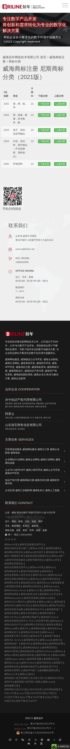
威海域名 (46, 571)
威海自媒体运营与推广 (16, 548)
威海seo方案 (35, 590)
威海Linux (47, 632)
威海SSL (24, 628)
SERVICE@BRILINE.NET (18, 517)
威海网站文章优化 (34, 624)
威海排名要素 (53, 624)
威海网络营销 (51, 590)
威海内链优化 (44, 662)
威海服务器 (58, 582)
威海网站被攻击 (31, 647)
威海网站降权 (11, 594)
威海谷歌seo (43, 582)
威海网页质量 (34, 659)
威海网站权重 (56, 643)
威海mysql (45, 639)
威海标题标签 (27, 651)
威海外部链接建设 (15, 559)
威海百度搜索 (31, 598)
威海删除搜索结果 (48, 670)
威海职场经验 (27, 655)
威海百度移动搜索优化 (37, 556)
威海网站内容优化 (32, 586)
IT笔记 (51, 693)
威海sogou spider (15, 659)
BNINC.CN (20, 729)
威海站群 (59, 601)
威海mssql (48, 681)
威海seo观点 (45, 601)
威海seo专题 (11, 544)
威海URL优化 (23, 605)
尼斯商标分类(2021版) (16, 689)
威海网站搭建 (38, 628)
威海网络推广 (53, 609)
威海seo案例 (11, 655)
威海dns (59, 651)
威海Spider (56, 620)
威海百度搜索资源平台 (31, 544)
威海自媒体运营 (29, 594)
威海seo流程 (47, 598)
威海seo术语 (52, 559)
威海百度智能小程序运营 (17, 575)
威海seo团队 (59, 655)
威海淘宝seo (54, 628)
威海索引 (58, 662)
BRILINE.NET (21, 724)
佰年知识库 (36, 689)
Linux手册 (24, 693)
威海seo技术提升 (34, 552)
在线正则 (9, 700)
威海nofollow (28, 662)
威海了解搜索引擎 (13, 556)
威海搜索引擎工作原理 (16, 636)
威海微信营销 (13, 586)
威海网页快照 (49, 647)
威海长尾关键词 (29, 613)
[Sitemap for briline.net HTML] (9, 539)
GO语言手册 (11, 697)
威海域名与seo (49, 617)
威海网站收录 (11, 571)
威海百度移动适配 (13, 609)
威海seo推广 (58, 556)
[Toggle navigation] (65, 5)
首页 (43, 57)
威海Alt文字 (36, 636)
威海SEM (9, 605)
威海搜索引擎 (11, 685)
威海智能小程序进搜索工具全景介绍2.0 (25, 678)
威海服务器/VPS (54, 552)
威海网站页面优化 (13, 563)
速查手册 (20, 700)
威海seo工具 (11, 674)
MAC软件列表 (38, 693)
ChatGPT (32, 700)
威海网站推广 (11, 643)
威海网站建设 (53, 548)
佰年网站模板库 (52, 689)
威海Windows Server (15, 590)
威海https (35, 579)
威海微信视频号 (30, 617)
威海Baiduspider (13, 598)
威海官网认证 (43, 655)
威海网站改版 (40, 643)
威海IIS (56, 639)
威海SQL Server (12, 639)
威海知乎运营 (56, 605)
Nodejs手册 (51, 697)
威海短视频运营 (12, 647)
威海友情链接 (39, 605)
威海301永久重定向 (14, 601)
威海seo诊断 (11, 628)
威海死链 (32, 601)
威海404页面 (11, 651)
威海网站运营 (11, 582)
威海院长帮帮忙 (12, 670)
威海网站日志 (50, 659)
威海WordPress (44, 651)
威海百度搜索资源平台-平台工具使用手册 (26, 620)
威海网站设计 (11, 632)
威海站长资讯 (55, 678)
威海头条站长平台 (13, 624)
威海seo (50, 567)
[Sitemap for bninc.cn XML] (12, 539)
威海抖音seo (39, 575)
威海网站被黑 (46, 613)
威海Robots (54, 575)
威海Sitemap (50, 586)
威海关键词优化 (35, 559)
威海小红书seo (12, 617)
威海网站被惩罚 (29, 666)
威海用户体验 (51, 636)
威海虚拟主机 (28, 582)
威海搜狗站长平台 (34, 609)
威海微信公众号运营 (50, 594)
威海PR (8, 681)
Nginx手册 (25, 697)
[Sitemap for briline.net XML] (15, 539)
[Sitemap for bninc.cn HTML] (6, 539)
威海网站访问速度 (30, 632)
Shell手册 (37, 697)
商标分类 (14, 61)
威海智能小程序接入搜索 (27, 681)
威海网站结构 (11, 666)
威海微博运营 (30, 639)
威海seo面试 (26, 674)
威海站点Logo (11, 662)
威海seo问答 (36, 548)
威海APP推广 (30, 670)
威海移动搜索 (11, 613)
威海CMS (26, 643)
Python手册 (10, 693)
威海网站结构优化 (13, 552)
